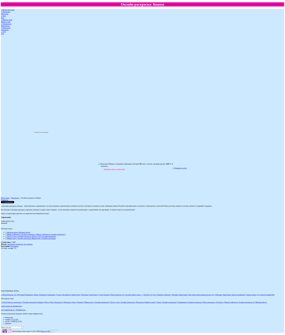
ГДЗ (2, 34)
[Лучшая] (135, 164)
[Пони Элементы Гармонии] (43, 295)
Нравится (4, 200)
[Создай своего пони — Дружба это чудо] (139, 295)
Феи (2, 18)
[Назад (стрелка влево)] (51, 332)
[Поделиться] (53, 330)
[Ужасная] (103, 164)
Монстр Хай (5, 22)
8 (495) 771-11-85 (11, 319)
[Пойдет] (110, 164)
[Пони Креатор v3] (8, 295)
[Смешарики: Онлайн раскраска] (188, 302)
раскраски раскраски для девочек (20, 244)
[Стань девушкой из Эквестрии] (67, 295)
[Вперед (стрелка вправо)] (53, 332)
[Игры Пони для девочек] (7, 10)
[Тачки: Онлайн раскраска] (165, 302)
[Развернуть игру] (180, 168)
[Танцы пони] (250, 295)
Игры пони (5, 198)
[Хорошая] (126, 164)
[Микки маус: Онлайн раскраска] (96, 302)
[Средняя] (118, 164)
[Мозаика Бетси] (260, 302)
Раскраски (5, 30)
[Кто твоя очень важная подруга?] (200, 295)
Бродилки (4, 14)
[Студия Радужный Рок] (265, 295)
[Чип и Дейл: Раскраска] (52, 302)
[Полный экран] (55, 330)
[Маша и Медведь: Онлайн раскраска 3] (238, 302)
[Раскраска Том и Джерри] (72, 302)
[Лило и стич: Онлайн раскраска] (121, 302)
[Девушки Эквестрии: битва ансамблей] (228, 295)
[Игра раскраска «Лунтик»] (212, 302)
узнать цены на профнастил (11, 306)
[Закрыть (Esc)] (51, 330)
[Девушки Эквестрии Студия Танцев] (94, 295)
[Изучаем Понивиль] (24, 295)
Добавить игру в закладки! (114, 169)
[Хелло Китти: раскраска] (11, 302)
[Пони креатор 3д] (116, 295)
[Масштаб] (57, 330)
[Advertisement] (7, 69)
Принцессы (5, 26)
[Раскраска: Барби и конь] (144, 302)
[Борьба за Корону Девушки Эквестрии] (171, 295)
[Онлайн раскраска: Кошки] (32, 302)
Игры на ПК (45, 331)
